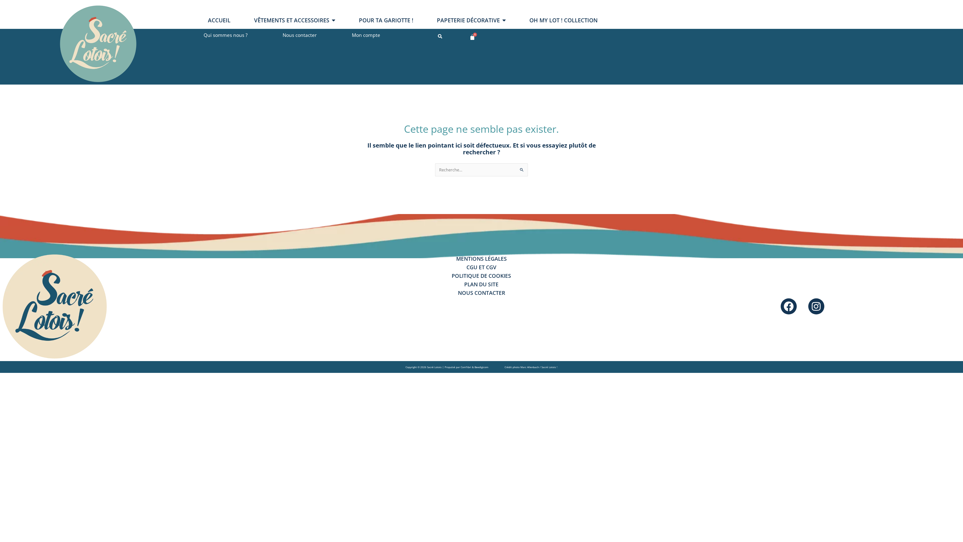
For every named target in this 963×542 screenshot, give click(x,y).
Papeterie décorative (468, 20)
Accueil (219, 20)
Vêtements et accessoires (291, 20)
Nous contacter (300, 35)
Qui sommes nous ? (226, 35)
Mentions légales (481, 258)
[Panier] (472, 37)
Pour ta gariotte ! (386, 20)
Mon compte (366, 35)
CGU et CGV (481, 267)
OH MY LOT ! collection (563, 20)
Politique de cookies (481, 275)
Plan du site (481, 284)
